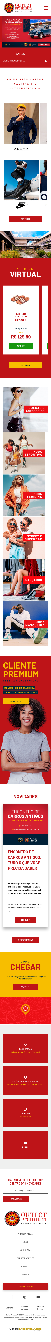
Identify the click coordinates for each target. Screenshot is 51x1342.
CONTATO (25, 1274)
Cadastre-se (16, 701)
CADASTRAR (16, 1199)
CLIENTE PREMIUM (25, 1286)
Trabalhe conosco (24, 1307)
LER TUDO (25, 920)
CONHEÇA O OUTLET (25, 1258)
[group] (21, 129)
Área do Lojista (40, 1307)
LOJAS (25, 1242)
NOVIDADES (25, 1266)
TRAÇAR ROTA (25, 986)
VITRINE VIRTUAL (25, 1234)
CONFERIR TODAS (25, 940)
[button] (23, 44)
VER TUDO (25, 365)
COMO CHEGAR (25, 1250)
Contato (9, 1307)
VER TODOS (25, 219)
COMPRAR (21, 346)
